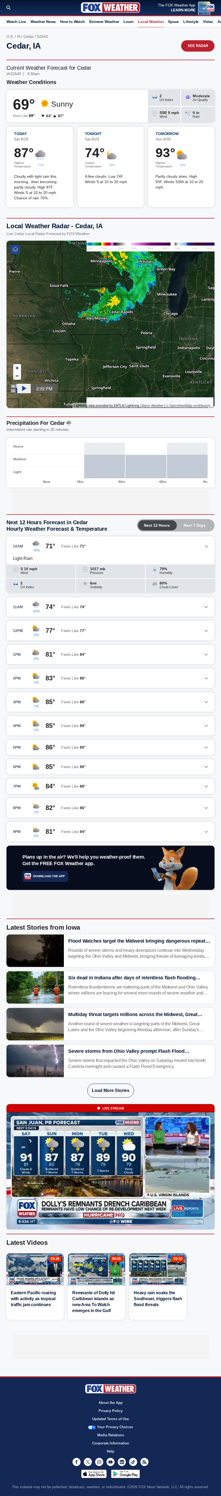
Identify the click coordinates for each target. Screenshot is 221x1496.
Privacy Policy (111, 1411)
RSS (144, 1462)
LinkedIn (122, 1462)
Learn (128, 21)
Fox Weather (110, 7)
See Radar (198, 46)
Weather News (43, 21)
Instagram (99, 1462)
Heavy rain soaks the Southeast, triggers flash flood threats (158, 1298)
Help (110, 1451)
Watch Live (16, 21)
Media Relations (110, 1435)
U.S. (10, 36)
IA (18, 36)
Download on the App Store (94, 1474)
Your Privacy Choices (115, 1427)
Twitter (88, 1462)
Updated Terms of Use (110, 1419)
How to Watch (72, 21)
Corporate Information (110, 1443)
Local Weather (151, 21)
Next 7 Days (195, 525)
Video (208, 21)
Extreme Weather (104, 21)
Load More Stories (110, 1090)
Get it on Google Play (125, 1474)
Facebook (76, 1462)
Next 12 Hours (157, 525)
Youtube (110, 1462)
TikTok (133, 1462)
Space (173, 21)
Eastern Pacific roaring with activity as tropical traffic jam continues (33, 1298)
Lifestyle (191, 21)
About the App (111, 1403)
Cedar (28, 36)
